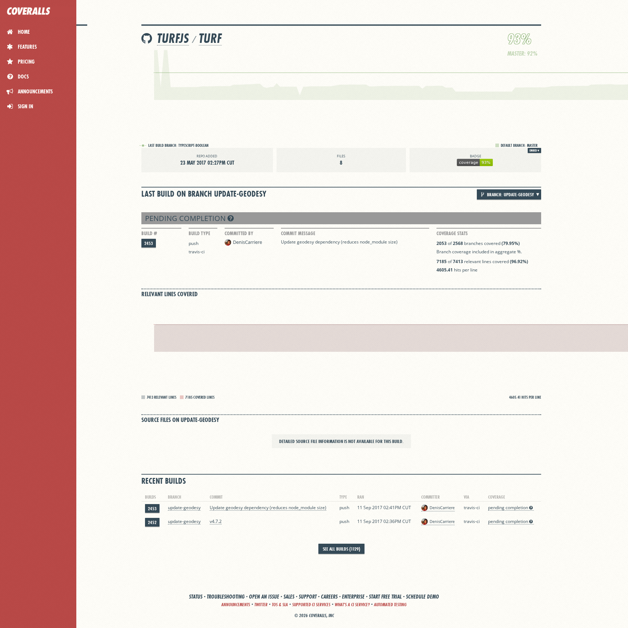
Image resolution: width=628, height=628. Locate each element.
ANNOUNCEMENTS (235, 604)
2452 (152, 522)
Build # (149, 233)
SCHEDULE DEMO (422, 596)
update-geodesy (184, 507)
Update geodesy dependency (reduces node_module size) (339, 242)
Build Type (199, 233)
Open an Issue (264, 596)
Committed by (239, 233)
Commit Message (298, 233)
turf (210, 38)
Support (308, 596)
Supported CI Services (311, 604)
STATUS (195, 596)
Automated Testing (390, 604)
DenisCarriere (247, 242)
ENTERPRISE (353, 596)
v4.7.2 (216, 521)
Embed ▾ (534, 150)
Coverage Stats (452, 233)
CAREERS (329, 596)
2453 (148, 243)
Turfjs (173, 38)
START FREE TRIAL (385, 596)
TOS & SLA (280, 604)
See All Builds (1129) (341, 549)
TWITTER (260, 604)
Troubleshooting (226, 596)
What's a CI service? (352, 604)
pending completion (186, 218)
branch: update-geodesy (510, 194)
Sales (288, 596)
